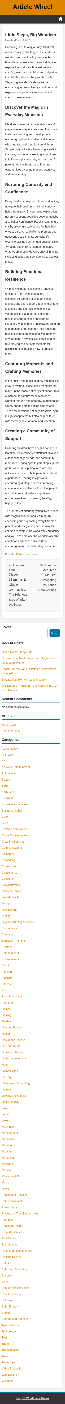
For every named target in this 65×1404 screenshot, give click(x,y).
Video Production (12, 1368)
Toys (4, 1337)
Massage (7, 1163)
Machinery (8, 1126)
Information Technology (16, 1083)
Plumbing (8, 1219)
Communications (12, 847)
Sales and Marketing (14, 1269)
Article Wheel (32, 6)
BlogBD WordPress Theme (32, 1398)
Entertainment (10, 953)
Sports (6, 1312)
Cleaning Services (13, 841)
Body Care (8, 791)
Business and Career (15, 804)
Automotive (9, 773)
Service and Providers (15, 1287)
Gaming (6, 1015)
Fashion (7, 971)
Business (7, 798)
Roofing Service (11, 1256)
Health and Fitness (13, 1040)
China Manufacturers (14, 835)
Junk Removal (10, 1101)
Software (7, 1300)
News (5, 1188)
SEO (5, 1281)
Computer (8, 854)
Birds (5, 785)
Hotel (5, 1064)
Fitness (6, 984)
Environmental (11, 959)
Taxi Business (10, 1325)
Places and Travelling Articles (20, 1213)
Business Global (12, 810)
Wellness (7, 1380)
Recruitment (9, 1244)
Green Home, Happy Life (17, 652)
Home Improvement (14, 1058)
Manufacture (9, 1139)
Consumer (8, 878)
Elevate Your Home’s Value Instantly (24, 679)
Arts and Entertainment (16, 767)
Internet (6, 1089)
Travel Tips (8, 1362)
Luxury (6, 1120)
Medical (6, 1170)
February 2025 (11, 731)
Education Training (13, 940)
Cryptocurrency (11, 885)
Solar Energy (10, 1306)
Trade (5, 1343)
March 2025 (9, 724)
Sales (5, 1263)
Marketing (8, 1157)
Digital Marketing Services (18, 922)
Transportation (10, 1349)
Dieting (6, 916)
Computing (8, 860)
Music (5, 1182)
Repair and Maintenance (17, 1250)
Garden (6, 1021)
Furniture (7, 1002)
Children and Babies (27, 554)
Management (10, 1132)
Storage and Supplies (15, 1318)
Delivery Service (12, 891)
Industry (6, 1077)
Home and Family (13, 1052)
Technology (9, 1331)
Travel (5, 1356)
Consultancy (9, 872)
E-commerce (9, 928)
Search (6, 627)
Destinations (9, 909)
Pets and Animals (12, 1201)
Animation (8, 754)
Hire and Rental (11, 1046)
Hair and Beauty (12, 1027)
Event (5, 965)
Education (8, 934)
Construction (9, 866)
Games (6, 1009)
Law (4, 1108)
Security (7, 1275)
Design (6, 903)
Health (6, 1033)
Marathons (8, 1145)
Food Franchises (12, 996)
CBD (5, 822)
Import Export (10, 1071)
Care (5, 816)
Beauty (6, 779)
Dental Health (10, 897)
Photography (10, 1207)
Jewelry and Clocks (14, 1095)
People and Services (14, 1194)
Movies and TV (11, 1176)
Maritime (7, 1151)
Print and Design (12, 1225)
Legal (5, 1114)
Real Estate (9, 1238)
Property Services (13, 1232)
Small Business (11, 1294)
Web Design (9, 1374)
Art (3, 760)
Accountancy (10, 748)
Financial (7, 978)
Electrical (7, 947)
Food (5, 990)
